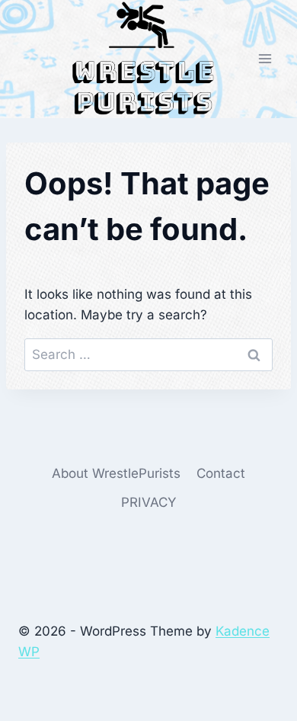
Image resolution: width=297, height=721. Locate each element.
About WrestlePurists (116, 473)
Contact (220, 473)
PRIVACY (149, 502)
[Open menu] (265, 59)
